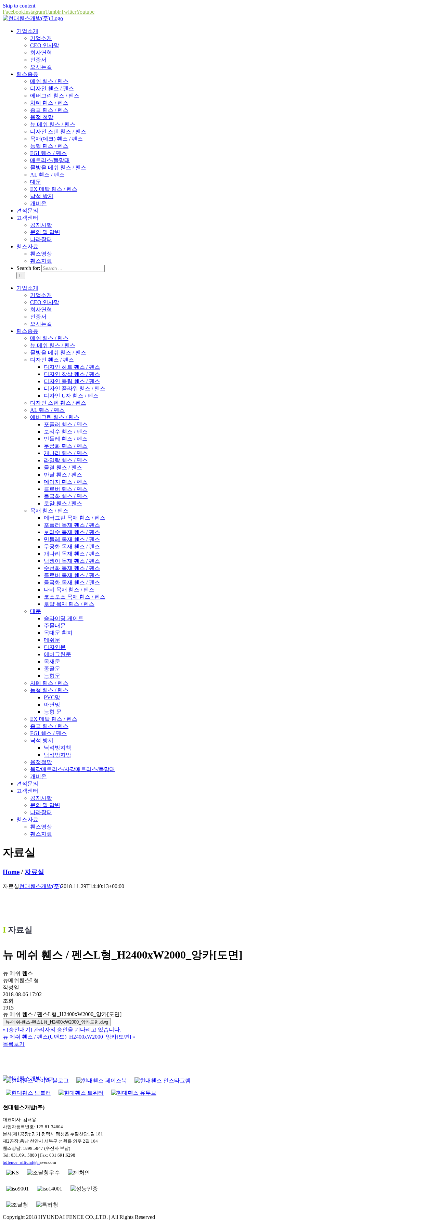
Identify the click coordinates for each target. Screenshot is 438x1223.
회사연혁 (41, 52)
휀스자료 (41, 261)
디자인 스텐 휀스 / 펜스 (58, 131)
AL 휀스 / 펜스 (47, 175)
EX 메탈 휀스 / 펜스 (53, 189)
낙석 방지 (41, 196)
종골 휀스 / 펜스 (49, 110)
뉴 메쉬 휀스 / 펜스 (52, 124)
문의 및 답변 (45, 232)
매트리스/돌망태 (50, 160)
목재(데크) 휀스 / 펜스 (56, 139)
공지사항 (41, 225)
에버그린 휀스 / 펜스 (54, 96)
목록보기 (14, 1044)
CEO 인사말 (44, 45)
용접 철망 (41, 117)
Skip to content (19, 6)
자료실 (34, 871)
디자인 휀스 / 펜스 (52, 88)
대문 (35, 182)
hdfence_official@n (21, 1162)
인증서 (38, 60)
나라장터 (41, 239)
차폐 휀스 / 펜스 (49, 103)
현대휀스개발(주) (40, 886)
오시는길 (41, 67)
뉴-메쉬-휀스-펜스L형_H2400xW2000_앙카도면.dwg (56, 1022)
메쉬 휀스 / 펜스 (49, 81)
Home (11, 871)
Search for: (28, 268)
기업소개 (41, 38)
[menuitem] (27, 31)
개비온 (38, 203)
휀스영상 (41, 254)
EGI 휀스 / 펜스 (48, 153)
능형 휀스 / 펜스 (49, 146)
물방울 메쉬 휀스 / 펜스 (58, 167)
